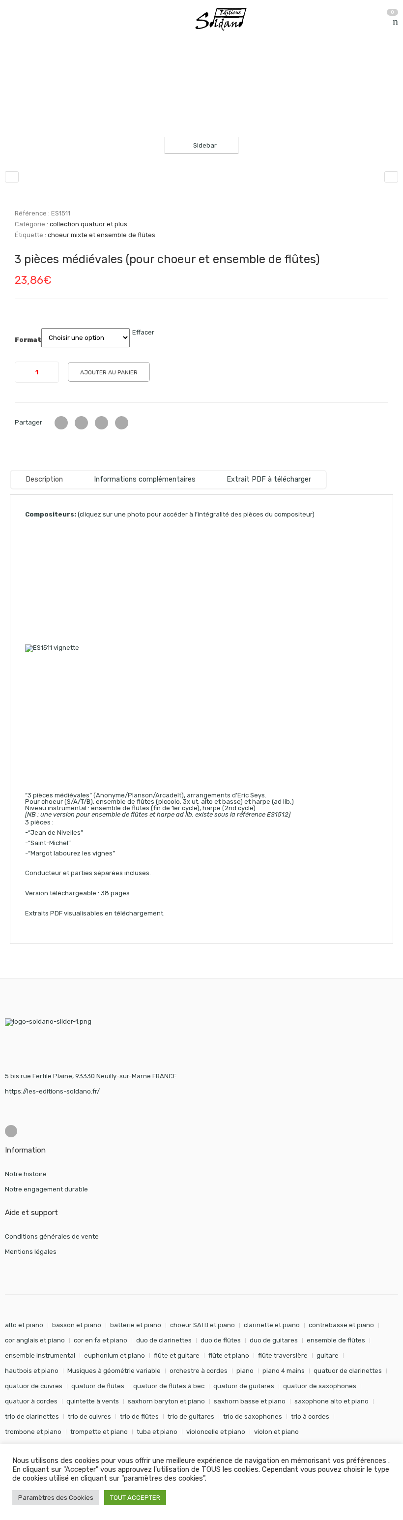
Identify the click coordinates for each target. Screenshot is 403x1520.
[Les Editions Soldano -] (226, 19)
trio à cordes (310, 1416)
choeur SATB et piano (202, 1325)
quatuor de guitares (243, 1386)
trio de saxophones (252, 1416)
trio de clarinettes (32, 1416)
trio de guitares (191, 1416)
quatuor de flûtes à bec (168, 1386)
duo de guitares (274, 1340)
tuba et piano (157, 1431)
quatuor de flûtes (97, 1386)
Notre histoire (26, 1174)
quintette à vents (92, 1401)
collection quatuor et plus (125, 68)
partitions (56, 68)
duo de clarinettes (164, 1340)
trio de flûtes (139, 1416)
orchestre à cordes (199, 1370)
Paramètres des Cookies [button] (55, 1497)
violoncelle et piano (215, 1431)
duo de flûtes (221, 1340)
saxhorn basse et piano (250, 1401)
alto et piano (24, 1325)
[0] (395, 21)
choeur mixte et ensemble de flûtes (101, 235)
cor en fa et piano (100, 1340)
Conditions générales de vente (52, 1236)
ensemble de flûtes (336, 1340)
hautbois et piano (31, 1370)
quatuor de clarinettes (348, 1370)
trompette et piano (99, 1431)
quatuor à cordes (31, 1401)
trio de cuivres (89, 1416)
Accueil (16, 68)
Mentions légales (31, 1251)
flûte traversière (283, 1355)
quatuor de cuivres (33, 1386)
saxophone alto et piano (331, 1401)
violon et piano (276, 1431)
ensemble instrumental (40, 1355)
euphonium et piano (114, 1355)
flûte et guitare (177, 1355)
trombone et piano (33, 1431)
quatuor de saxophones (319, 1386)
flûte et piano (228, 1355)
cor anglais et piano (35, 1340)
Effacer (143, 332)
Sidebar (204, 145)
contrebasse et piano (341, 1325)
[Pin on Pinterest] (121, 422)
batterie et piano (135, 1325)
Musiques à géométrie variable (114, 1370)
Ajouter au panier (109, 372)
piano (245, 1370)
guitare (328, 1355)
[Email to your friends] (101, 422)
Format (28, 340)
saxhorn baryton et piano (166, 1401)
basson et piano (76, 1325)
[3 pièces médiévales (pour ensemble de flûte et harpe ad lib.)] (12, 176)
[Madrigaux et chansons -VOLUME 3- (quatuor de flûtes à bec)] (391, 176)
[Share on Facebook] (81, 422)
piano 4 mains (283, 1370)
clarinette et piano (272, 1325)
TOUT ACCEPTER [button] (135, 1497)
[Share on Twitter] (61, 422)
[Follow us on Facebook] (11, 1131)
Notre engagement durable (46, 1189)
